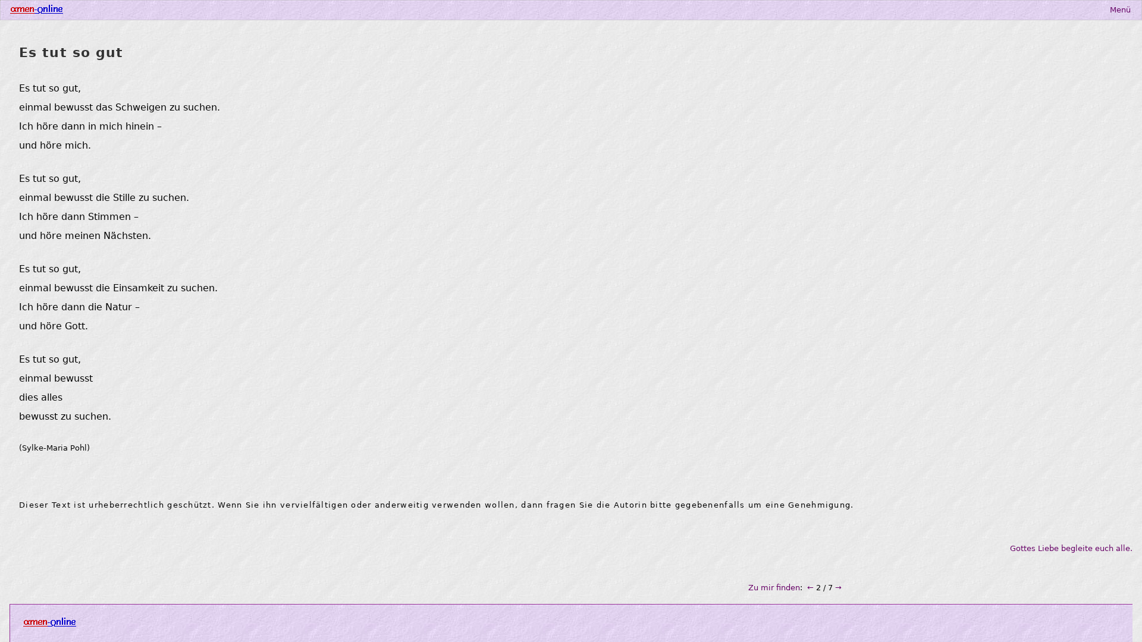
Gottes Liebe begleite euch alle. (1071, 548)
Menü (1120, 9)
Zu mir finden (774, 587)
